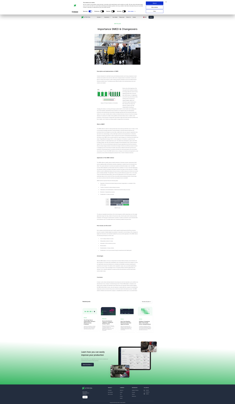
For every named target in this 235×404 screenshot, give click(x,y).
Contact (84, 397)
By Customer (110, 392)
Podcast (133, 392)
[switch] (102, 11)
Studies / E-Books (135, 390)
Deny (154, 11)
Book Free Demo (87, 364)
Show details (131, 11)
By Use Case (110, 394)
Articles (133, 394)
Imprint (121, 398)
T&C (121, 394)
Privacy (121, 396)
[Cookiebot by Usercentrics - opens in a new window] (75, 12)
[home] (85, 17)
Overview (110, 390)
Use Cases (114, 17)
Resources (121, 17)
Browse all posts (146, 301)
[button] (99, 17)
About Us (128, 17)
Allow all (154, 3)
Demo (151, 17)
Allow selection (154, 7)
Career (134, 17)
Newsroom (134, 396)
